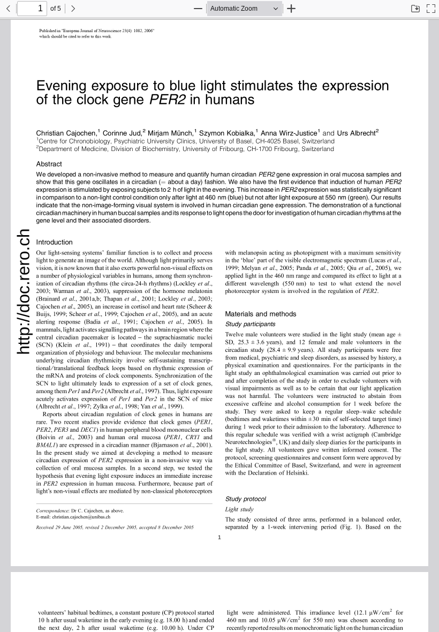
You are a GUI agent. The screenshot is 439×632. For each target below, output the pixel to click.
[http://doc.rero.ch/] (23, 293)
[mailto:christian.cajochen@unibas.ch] (84, 516)
